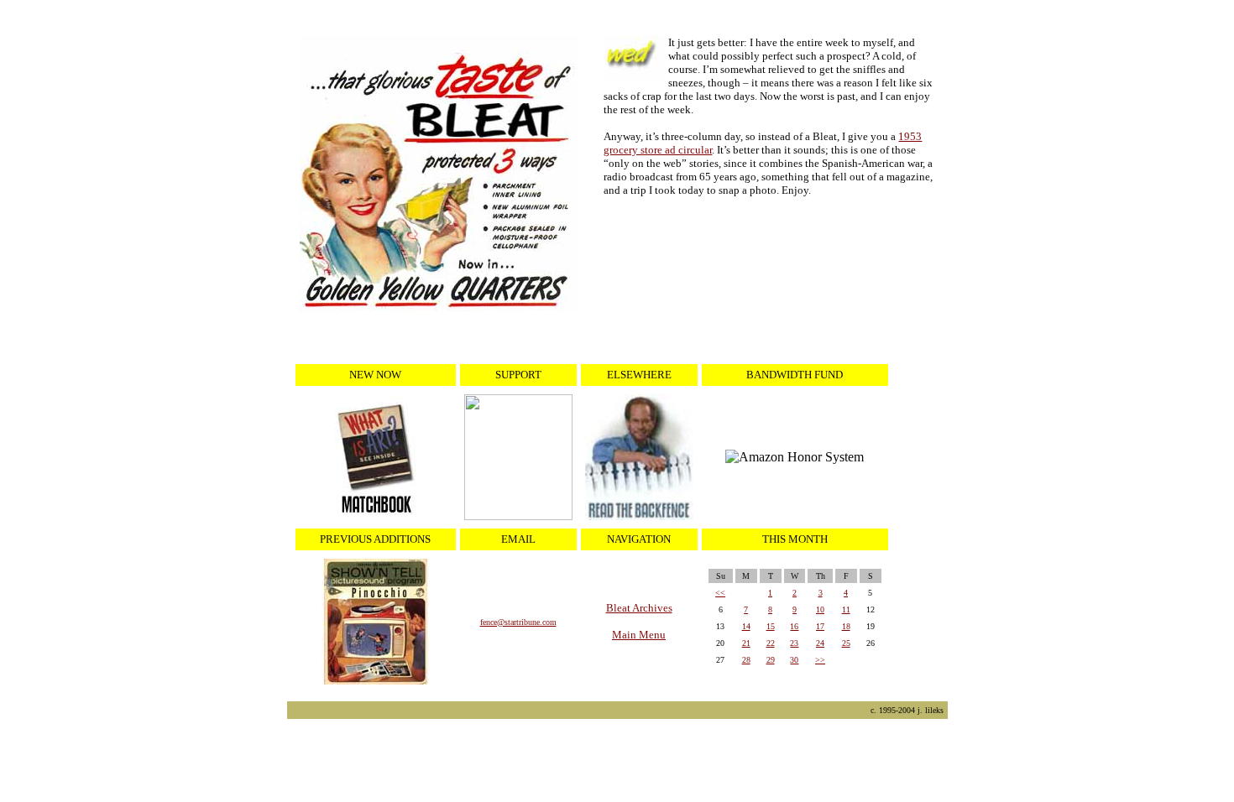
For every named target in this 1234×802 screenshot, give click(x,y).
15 (770, 626)
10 (820, 609)
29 (770, 659)
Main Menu (639, 634)
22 (770, 643)
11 (846, 609)
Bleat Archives (639, 608)
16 (794, 626)
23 (794, 643)
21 (746, 643)
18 (846, 626)
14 (746, 626)
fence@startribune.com (518, 622)
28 (746, 659)
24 (820, 643)
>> (820, 659)
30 (794, 659)
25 (846, 643)
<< (720, 592)
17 (820, 626)
